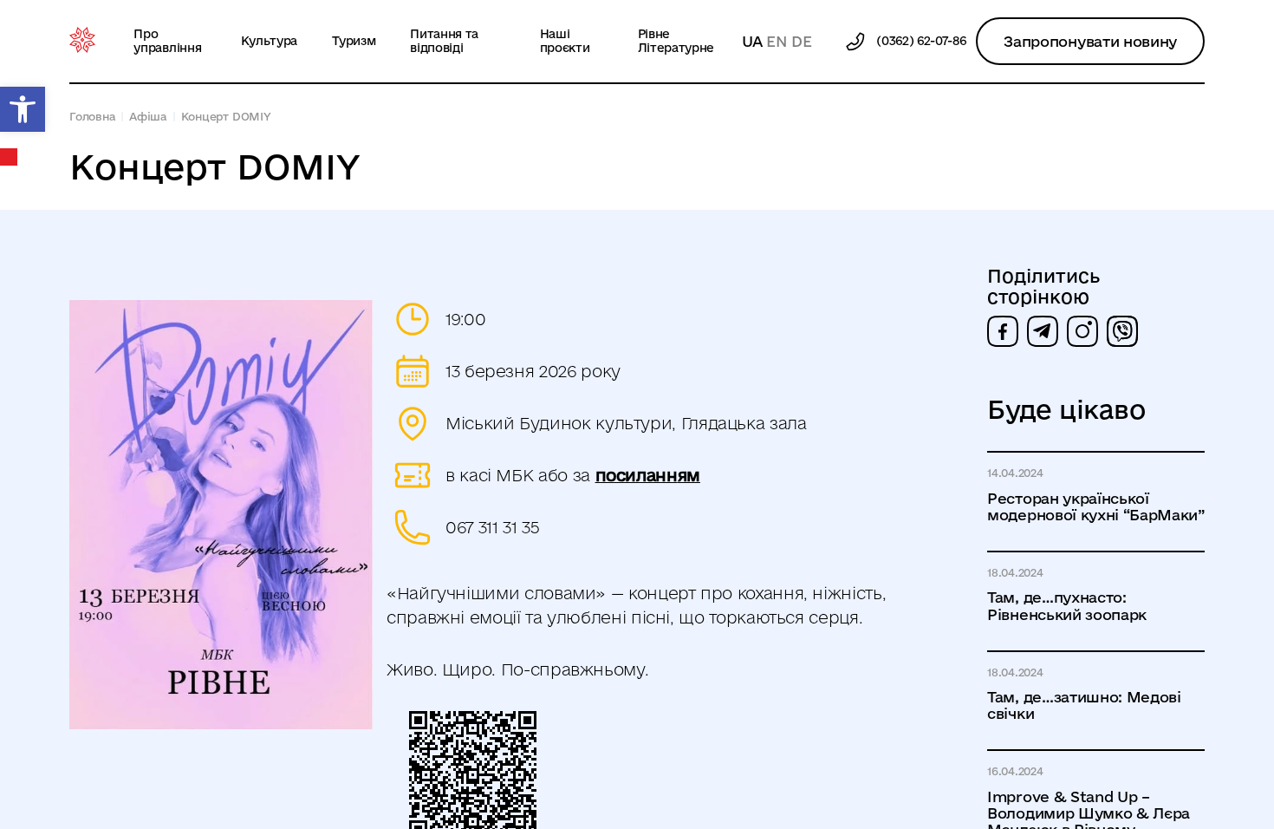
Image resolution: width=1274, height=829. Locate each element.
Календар (9, 157)
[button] (22, 109)
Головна (92, 116)
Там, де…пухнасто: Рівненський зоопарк (1067, 605)
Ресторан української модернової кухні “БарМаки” (1096, 506)
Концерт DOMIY (226, 116)
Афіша (148, 116)
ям (689, 475)
